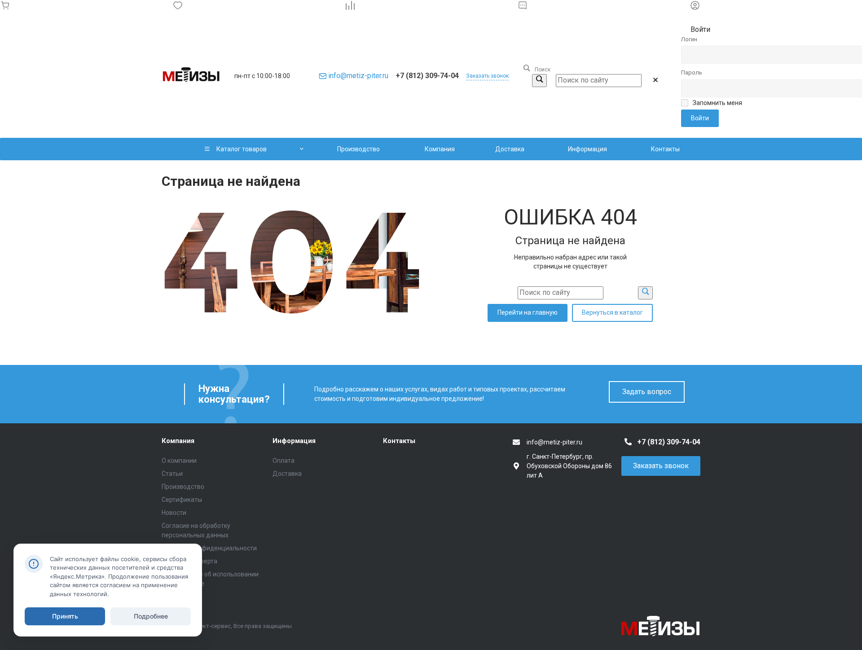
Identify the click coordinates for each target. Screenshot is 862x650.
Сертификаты (182, 499)
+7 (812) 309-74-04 (427, 75)
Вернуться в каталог (612, 312)
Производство (183, 486)
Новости (174, 512)
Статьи (172, 473)
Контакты (399, 441)
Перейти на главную (527, 312)
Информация (294, 441)
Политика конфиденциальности (209, 548)
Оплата (284, 460)
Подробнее (151, 616)
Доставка (287, 473)
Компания (178, 441)
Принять (65, 616)
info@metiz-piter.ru (358, 75)
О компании (179, 460)
